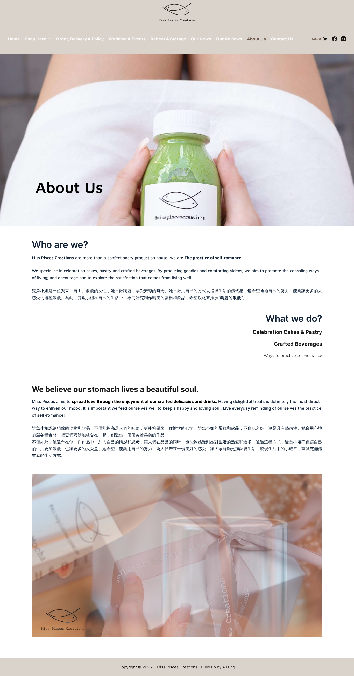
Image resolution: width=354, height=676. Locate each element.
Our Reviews (229, 38)
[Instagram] (343, 38)
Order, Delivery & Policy (80, 38)
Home (14, 38)
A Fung (228, 667)
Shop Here (35, 38)
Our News (201, 38)
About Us (256, 38)
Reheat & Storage (168, 38)
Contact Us (282, 38)
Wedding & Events (127, 38)
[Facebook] (334, 38)
